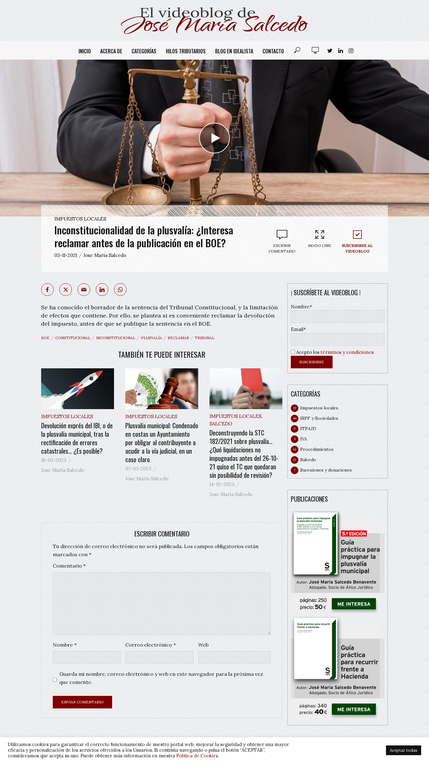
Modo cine (319, 245)
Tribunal (205, 337)
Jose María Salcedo (104, 255)
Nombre (65, 645)
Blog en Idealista (234, 51)
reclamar (178, 337)
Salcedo (220, 424)
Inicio (85, 51)
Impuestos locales (80, 219)
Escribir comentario (282, 248)
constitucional (72, 337)
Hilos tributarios (186, 51)
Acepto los (334, 352)
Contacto (273, 51)
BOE (45, 337)
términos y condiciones (347, 352)
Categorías (144, 51)
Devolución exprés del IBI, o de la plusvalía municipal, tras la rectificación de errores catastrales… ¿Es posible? (77, 438)
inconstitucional (115, 337)
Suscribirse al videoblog (357, 248)
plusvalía (151, 337)
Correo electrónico (150, 645)
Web (203, 645)
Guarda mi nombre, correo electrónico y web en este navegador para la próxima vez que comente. (161, 678)
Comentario (69, 566)
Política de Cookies (197, 756)
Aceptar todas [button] (403, 750)
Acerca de (111, 51)
